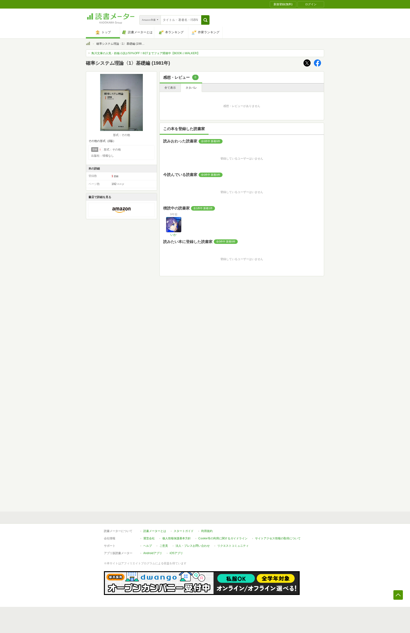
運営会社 (149, 538)
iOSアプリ (176, 553)
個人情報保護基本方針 (176, 538)
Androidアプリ (152, 553)
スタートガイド (184, 531)
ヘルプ (147, 545)
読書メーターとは (154, 531)
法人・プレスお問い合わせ (193, 545)
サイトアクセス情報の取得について (278, 538)
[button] (205, 20)
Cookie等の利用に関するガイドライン (222, 538)
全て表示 (170, 87)
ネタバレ (191, 87)
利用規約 (207, 531)
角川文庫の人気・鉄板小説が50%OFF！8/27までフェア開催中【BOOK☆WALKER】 (145, 53)
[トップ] (88, 44)
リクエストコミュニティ (233, 545)
